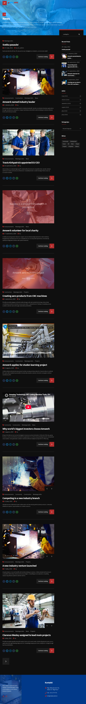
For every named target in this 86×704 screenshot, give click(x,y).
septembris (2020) (66, 103)
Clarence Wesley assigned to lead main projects (27, 635)
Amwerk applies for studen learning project (25, 364)
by (17, 105)
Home (6, 14)
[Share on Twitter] (7, 56)
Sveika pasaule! (11, 44)
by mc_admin (20, 48)
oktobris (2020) (65, 99)
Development (73, 141)
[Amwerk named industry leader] (28, 82)
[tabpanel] (28, 474)
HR (68, 144)
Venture (77, 146)
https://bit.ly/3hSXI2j (28, 278)
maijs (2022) (65, 96)
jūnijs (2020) (65, 114)
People (77, 144)
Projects (26, 292)
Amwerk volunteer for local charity (20, 230)
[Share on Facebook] (4, 56)
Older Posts (6, 661)
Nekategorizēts (8, 41)
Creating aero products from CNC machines (25, 296)
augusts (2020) (65, 107)
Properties (71, 146)
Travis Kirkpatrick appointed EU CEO (21, 162)
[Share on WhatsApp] (17, 56)
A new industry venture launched (19, 565)
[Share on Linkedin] (10, 56)
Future (64, 144)
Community (7, 425)
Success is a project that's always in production (28, 205)
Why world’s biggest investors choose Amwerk (26, 428)
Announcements (9, 98)
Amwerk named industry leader (19, 101)
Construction (19, 98)
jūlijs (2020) (64, 111)
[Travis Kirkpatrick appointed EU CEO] (28, 142)
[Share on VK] (13, 56)
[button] (47, 488)
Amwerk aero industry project (28, 272)
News (36, 98)
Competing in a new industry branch (21, 498)
